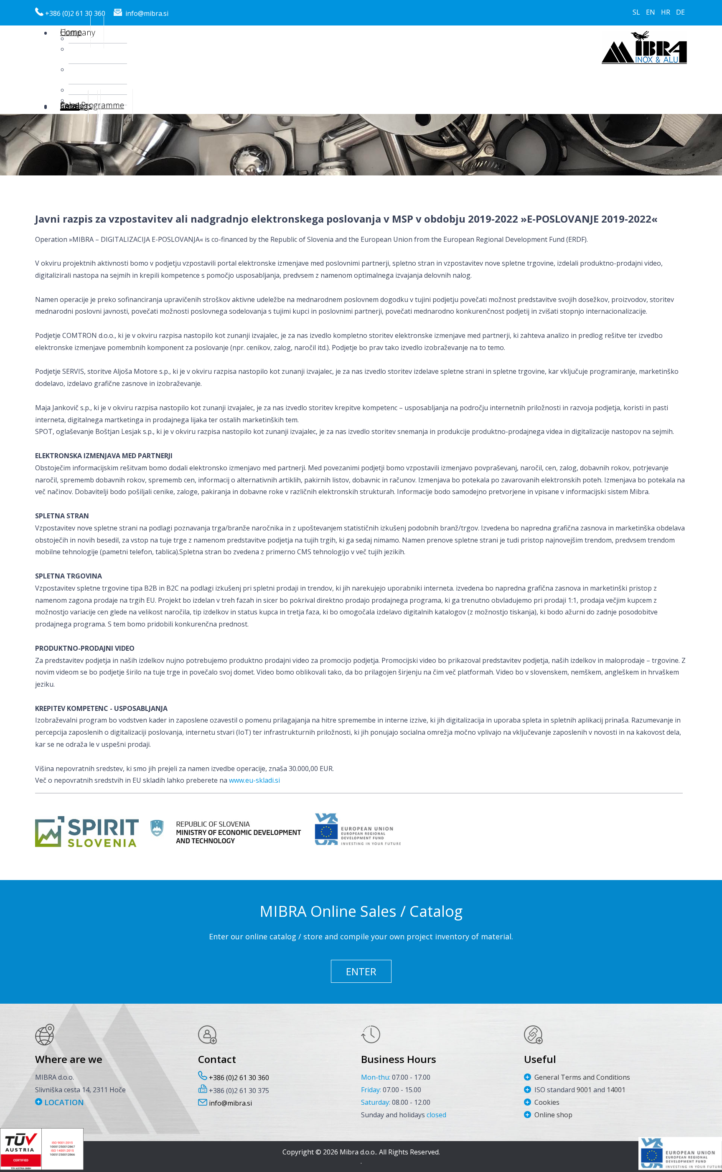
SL (637, 12)
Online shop (553, 1114)
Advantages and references (98, 74)
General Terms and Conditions (582, 1077)
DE (680, 12)
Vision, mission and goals (98, 53)
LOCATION (63, 1102)
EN (651, 12)
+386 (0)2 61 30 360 (75, 13)
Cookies (546, 1102)
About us (97, 38)
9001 (585, 1089)
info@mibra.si (146, 13)
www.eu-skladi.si (254, 780)
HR (666, 12)
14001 (616, 1089)
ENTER (361, 971)
